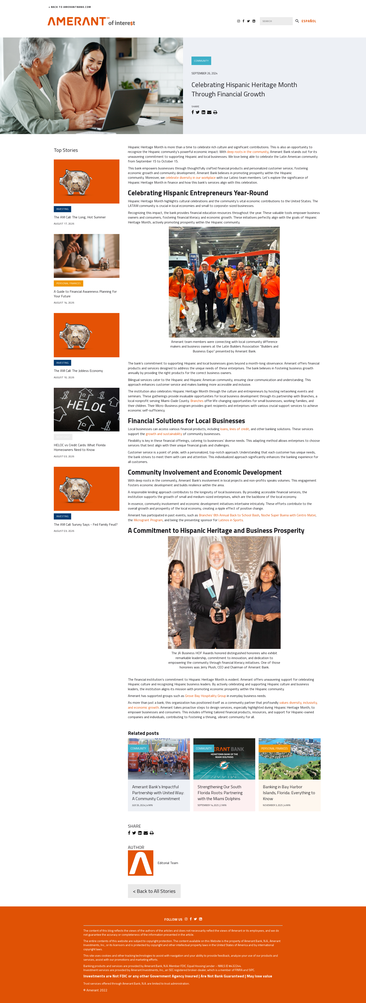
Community (201, 61)
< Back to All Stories (154, 891)
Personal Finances (274, 748)
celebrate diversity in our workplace (191, 177)
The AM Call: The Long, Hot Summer (80, 217)
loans (224, 428)
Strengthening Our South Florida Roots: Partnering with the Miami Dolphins (220, 793)
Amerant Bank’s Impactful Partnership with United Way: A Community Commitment (158, 793)
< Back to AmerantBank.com (70, 7)
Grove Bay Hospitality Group (205, 695)
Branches (197, 400)
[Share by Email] (209, 112)
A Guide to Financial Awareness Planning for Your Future (85, 294)
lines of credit (239, 428)
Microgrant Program (148, 519)
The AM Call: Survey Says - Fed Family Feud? (86, 524)
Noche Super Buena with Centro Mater (288, 515)
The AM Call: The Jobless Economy (78, 370)
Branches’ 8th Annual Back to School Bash (229, 515)
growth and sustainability (164, 433)
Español (309, 21)
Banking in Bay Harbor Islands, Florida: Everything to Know (289, 793)
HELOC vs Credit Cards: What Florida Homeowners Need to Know (79, 447)
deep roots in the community (247, 151)
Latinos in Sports (230, 519)
